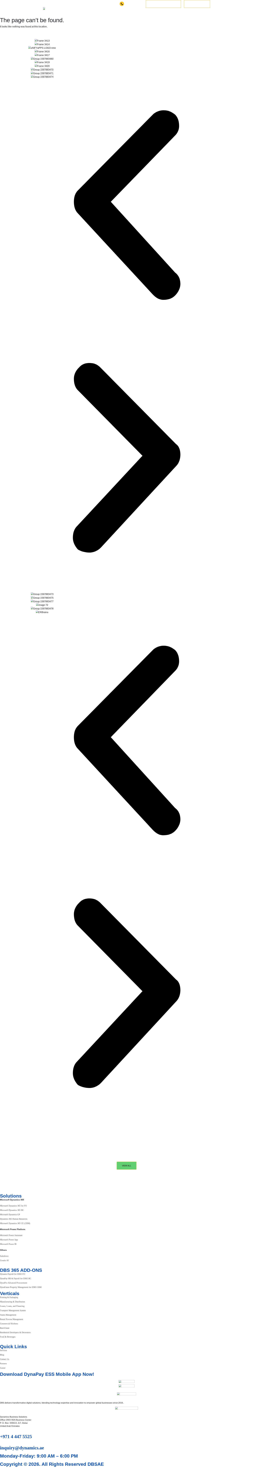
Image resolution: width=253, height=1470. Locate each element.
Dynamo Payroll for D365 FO (12, 1274)
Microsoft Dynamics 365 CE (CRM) (15, 1223)
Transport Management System (13, 1310)
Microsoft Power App (9, 1240)
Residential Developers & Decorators (15, 1332)
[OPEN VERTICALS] (177, 12)
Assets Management (8, 1315)
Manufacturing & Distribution (12, 1302)
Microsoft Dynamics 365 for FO (13, 1206)
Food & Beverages (7, 1337)
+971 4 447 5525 (134, 3)
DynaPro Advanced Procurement (13, 1283)
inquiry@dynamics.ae (22, 1447)
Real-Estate (4, 1328)
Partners (3, 1364)
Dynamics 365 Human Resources (13, 1219)
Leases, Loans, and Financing (12, 1306)
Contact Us (4, 1359)
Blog (2, 1355)
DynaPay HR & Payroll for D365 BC (15, 1278)
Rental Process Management (11, 1319)
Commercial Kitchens (9, 1324)
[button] (126, 205)
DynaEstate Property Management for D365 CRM (20, 1287)
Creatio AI (4, 1260)
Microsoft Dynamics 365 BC (12, 1210)
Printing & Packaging (9, 1297)
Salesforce (4, 1256)
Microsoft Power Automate (11, 1235)
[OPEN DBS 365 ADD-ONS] (156, 12)
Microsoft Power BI (8, 1244)
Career (2, 1368)
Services (3, 1350)
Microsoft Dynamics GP (10, 1214)
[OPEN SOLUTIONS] (128, 12)
